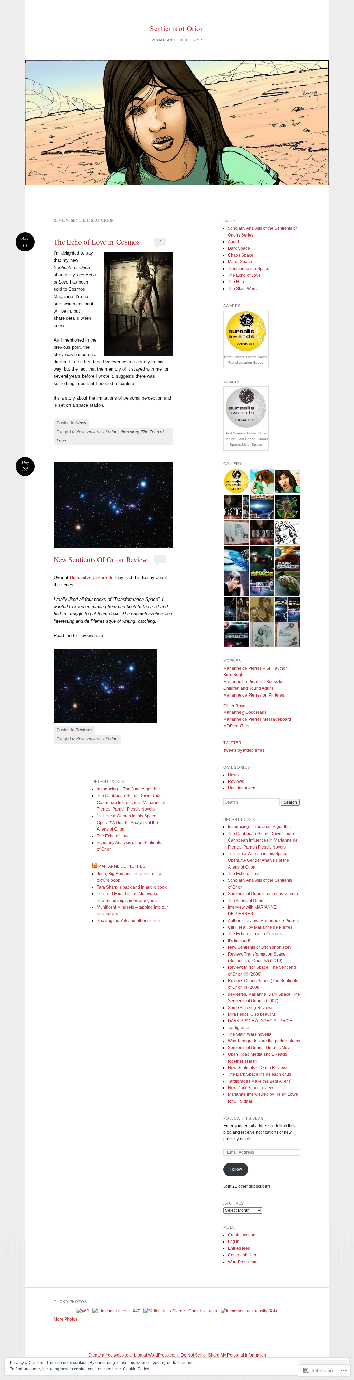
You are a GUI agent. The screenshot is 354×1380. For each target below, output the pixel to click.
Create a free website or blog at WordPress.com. (133, 1355)
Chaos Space (240, 255)
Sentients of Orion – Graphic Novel (260, 1047)
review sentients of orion (95, 432)
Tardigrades (239, 1027)
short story (129, 432)
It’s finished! (239, 940)
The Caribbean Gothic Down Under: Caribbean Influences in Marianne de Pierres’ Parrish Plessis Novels (263, 840)
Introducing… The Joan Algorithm (259, 826)
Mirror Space (240, 261)
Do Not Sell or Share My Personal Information (223, 1355)
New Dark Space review (250, 1087)
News (80, 423)
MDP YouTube (237, 725)
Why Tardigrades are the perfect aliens (264, 1040)
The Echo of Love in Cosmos (97, 242)
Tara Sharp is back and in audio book (132, 887)
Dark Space (239, 248)
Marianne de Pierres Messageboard (257, 719)
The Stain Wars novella (249, 1034)
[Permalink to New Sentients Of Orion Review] (113, 505)
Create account (242, 1235)
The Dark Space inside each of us (259, 1074)
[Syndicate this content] (94, 866)
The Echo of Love (244, 275)
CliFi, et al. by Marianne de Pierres (260, 927)
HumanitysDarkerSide (90, 577)
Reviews (83, 730)
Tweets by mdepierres (243, 750)
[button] (236, 481)
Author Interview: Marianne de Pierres (263, 920)
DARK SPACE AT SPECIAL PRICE (260, 1020)
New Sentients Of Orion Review (100, 559)
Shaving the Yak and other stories (128, 920)
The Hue (236, 281)
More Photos (65, 1319)
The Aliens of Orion (245, 900)
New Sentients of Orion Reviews (258, 1067)
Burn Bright (233, 674)
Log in (234, 1241)
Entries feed (239, 1248)
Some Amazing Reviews (250, 1007)
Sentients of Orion (177, 28)
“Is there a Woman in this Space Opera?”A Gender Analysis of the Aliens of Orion (258, 860)
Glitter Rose (234, 705)
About (233, 241)
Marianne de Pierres (121, 866)
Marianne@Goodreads (245, 712)
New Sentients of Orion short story (259, 947)
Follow (236, 1169)
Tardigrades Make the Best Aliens (259, 1081)
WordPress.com (243, 1261)
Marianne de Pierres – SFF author (255, 668)
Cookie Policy (136, 1369)
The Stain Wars (242, 288)
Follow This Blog (243, 1118)
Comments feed (243, 1255)
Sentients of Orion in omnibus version (263, 893)
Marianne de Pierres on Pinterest (254, 695)
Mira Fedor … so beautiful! (252, 1014)
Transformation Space (248, 268)
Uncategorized (241, 788)
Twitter (232, 743)
